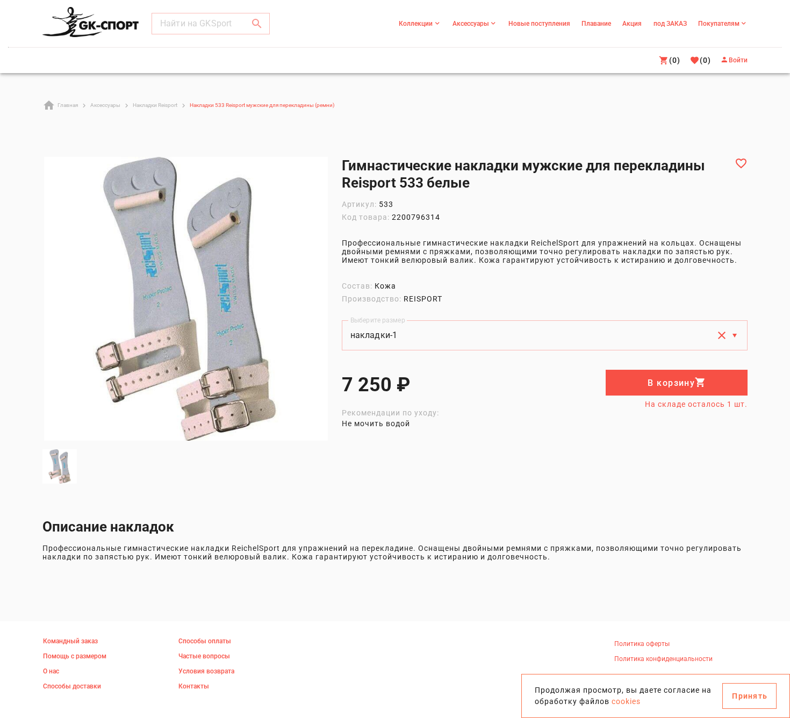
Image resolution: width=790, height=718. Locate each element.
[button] (256, 23)
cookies (626, 701)
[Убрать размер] (721, 335)
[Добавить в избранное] (741, 163)
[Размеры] (734, 335)
